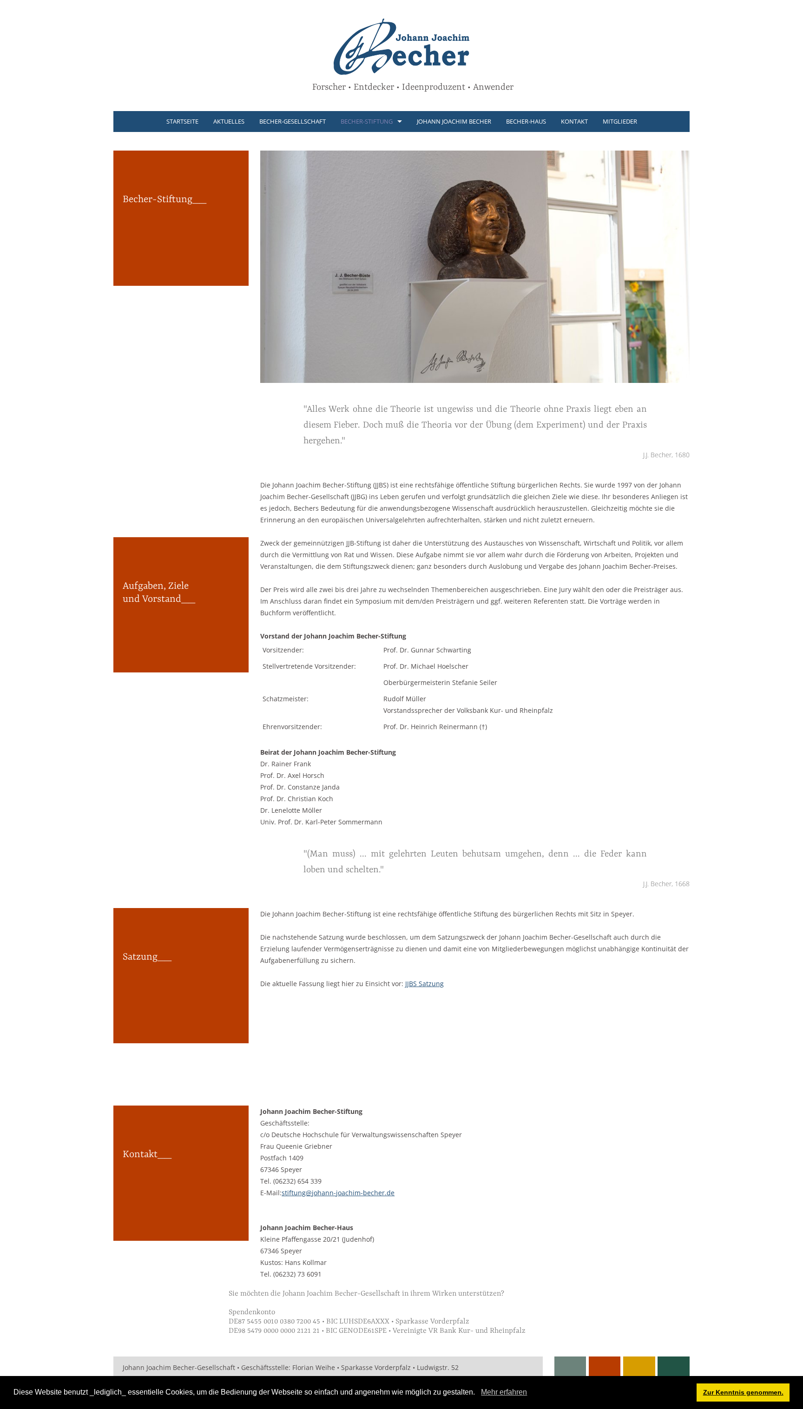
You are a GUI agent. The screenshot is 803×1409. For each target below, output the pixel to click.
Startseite (182, 121)
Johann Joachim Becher (454, 121)
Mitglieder (620, 121)
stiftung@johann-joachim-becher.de (338, 1192)
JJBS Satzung (424, 983)
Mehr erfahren (504, 1392)
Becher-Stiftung (367, 121)
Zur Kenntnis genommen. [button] (743, 1392)
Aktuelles (228, 121)
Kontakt (574, 121)
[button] (478, 1393)
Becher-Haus (526, 121)
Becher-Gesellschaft (292, 121)
